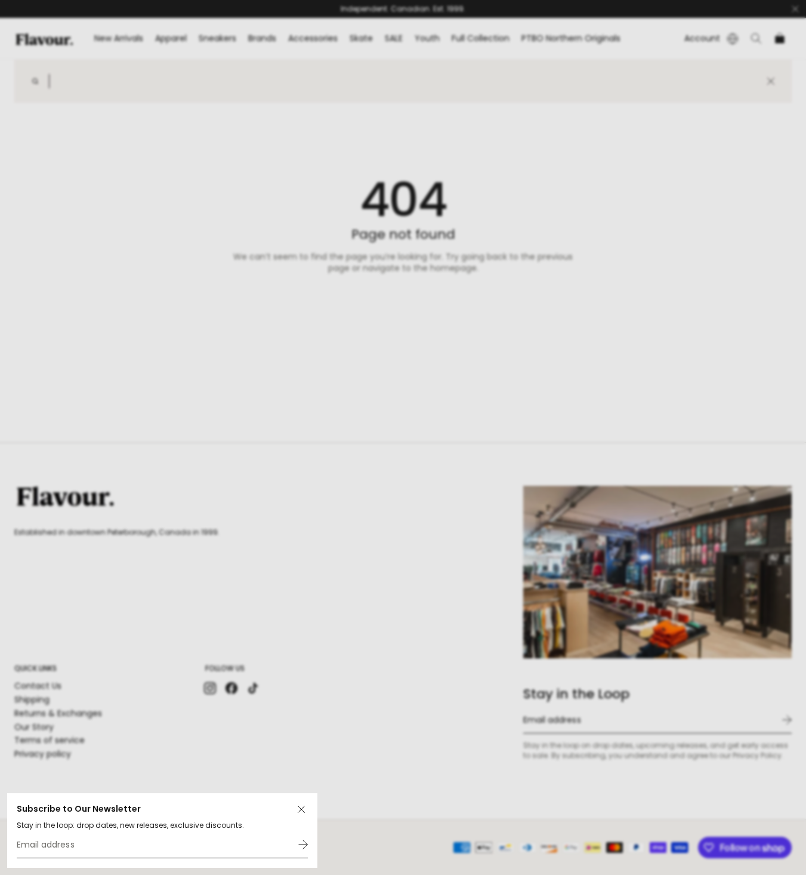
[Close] (301, 809)
